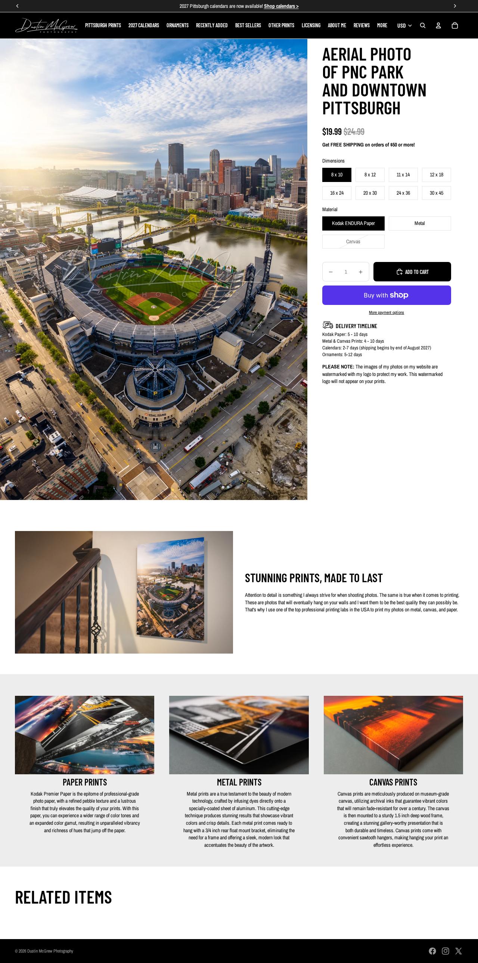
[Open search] (423, 25)
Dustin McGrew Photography (50, 951)
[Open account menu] (438, 25)
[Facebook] (432, 951)
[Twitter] (458, 951)
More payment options (386, 312)
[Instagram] (445, 951)
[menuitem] (382, 25)
